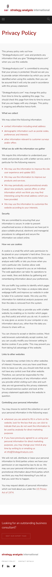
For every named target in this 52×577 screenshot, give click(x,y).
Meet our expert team (16, 536)
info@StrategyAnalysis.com (20, 451)
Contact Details (26, 561)
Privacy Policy (8, 561)
